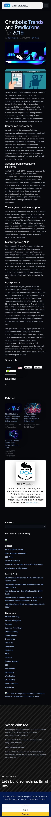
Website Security (11, 683)
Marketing (9, 650)
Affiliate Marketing (12, 617)
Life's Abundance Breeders (15, 553)
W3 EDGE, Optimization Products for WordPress (24, 564)
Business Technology (13, 628)
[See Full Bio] (39, 502)
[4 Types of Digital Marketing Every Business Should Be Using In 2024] (32, 408)
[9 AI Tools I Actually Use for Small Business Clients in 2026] (13, 434)
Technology (9, 672)
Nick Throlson (13, 38)
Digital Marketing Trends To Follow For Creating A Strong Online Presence (12, 417)
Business (8, 624)
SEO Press (9, 557)
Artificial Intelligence (13, 620)
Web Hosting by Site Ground (16, 568)
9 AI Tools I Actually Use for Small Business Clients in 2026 (12, 444)
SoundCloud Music (12, 561)
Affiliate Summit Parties (14, 550)
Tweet (8, 366)
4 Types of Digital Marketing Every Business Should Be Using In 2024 (31, 417)
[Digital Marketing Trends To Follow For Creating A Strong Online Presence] (13, 408)
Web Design (10, 676)
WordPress (9, 687)
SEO (6, 665)
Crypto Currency (11, 632)
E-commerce (10, 639)
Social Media (10, 669)
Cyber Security (11, 635)
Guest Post (9, 646)
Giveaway (9, 643)
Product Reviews (11, 661)
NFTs (7, 654)
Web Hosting (10, 680)
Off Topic (35, 38)
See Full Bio (32, 502)
